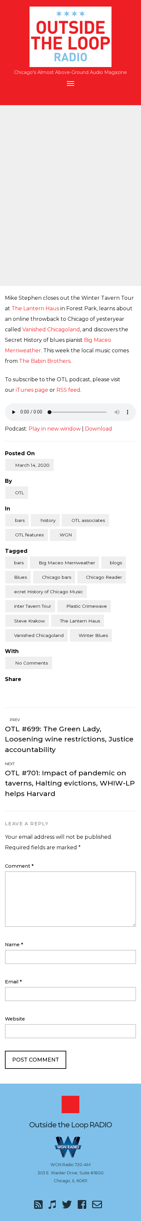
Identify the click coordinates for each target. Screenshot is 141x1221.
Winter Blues (93, 635)
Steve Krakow (29, 620)
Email (13, 982)
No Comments (31, 663)
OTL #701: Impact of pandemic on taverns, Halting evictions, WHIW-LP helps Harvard (70, 783)
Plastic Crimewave (86, 606)
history (48, 520)
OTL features (29, 534)
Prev (14, 719)
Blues (20, 577)
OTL (19, 492)
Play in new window (55, 429)
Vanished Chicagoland (51, 329)
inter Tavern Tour (32, 606)
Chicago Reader (104, 577)
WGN (66, 534)
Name (14, 945)
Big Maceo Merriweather (67, 562)
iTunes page (32, 390)
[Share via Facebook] (7, 690)
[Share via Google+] (48, 690)
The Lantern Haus (35, 308)
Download (98, 429)
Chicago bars (56, 577)
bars (20, 520)
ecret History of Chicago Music (48, 591)
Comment (19, 866)
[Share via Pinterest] (34, 690)
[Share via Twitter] (21, 690)
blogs (116, 562)
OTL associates (88, 520)
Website (15, 1019)
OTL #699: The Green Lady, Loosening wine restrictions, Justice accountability (69, 739)
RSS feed (68, 390)
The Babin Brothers (44, 361)
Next (10, 764)
